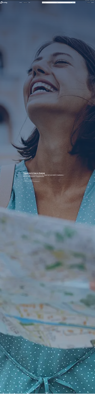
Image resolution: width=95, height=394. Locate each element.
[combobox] (49, 2)
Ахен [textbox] (57, 2)
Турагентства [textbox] (44, 2)
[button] (41, 180)
